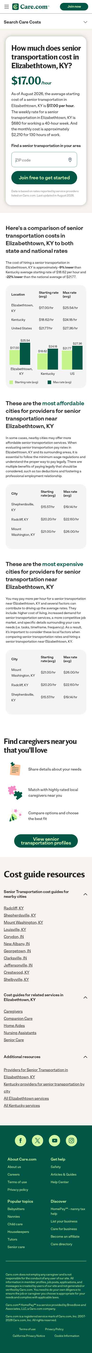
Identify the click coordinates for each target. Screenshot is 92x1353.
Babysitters (16, 1209)
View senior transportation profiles (46, 841)
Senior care (16, 1247)
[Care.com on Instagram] (71, 1140)
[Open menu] (6, 7)
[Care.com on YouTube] (54, 1140)
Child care (15, 1224)
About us (14, 1167)
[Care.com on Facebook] (20, 1140)
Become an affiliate (65, 1237)
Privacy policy (18, 1190)
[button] (46, 22)
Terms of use (17, 1182)
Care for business (64, 1229)
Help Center (60, 1182)
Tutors (12, 1239)
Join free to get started (44, 178)
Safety (56, 1167)
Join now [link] (74, 7)
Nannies (14, 1217)
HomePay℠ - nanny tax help (68, 1211)
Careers (14, 1174)
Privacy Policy (54, 1329)
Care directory (61, 1244)
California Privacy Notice (29, 1336)
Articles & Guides (63, 1174)
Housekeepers (18, 1232)
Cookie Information (66, 1336)
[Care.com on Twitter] (37, 1140)
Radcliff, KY (19, 520)
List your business (64, 1221)
